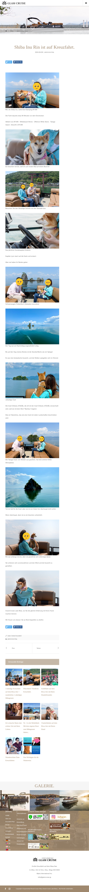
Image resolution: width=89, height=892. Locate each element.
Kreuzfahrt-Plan (10, 821)
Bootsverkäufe (9, 834)
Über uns (8, 818)
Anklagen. (8, 831)
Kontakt (7, 837)
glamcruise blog (49, 52)
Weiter (39, 648)
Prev (13, 648)
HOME (7, 815)
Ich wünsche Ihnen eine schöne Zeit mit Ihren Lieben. (13, 726)
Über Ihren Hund (22, 825)
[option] (15, 800)
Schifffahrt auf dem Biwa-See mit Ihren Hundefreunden (48, 692)
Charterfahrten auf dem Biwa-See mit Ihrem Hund (49, 726)
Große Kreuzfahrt (16, 636)
